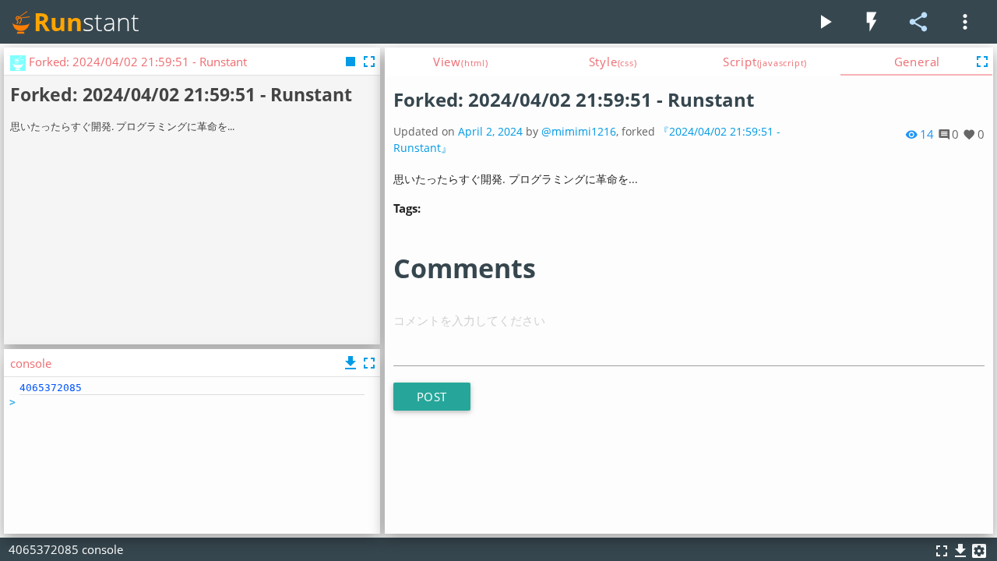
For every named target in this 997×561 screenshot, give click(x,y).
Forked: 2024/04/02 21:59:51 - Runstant (573, 99)
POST (432, 396)
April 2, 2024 (490, 132)
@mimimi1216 (578, 132)
